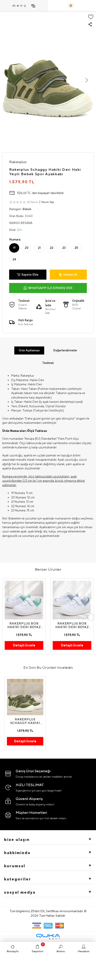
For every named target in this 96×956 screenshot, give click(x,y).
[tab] (29, 350)
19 (14, 247)
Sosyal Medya (19, 892)
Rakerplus (18, 162)
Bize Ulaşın (17, 839)
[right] (91, 617)
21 (39, 247)
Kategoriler (17, 879)
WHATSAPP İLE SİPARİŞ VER (50, 288)
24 (14, 259)
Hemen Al (70, 274)
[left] (5, 617)
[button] (9, 80)
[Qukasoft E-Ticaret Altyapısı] (48, 936)
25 (76, 247)
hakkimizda (17, 852)
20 (27, 247)
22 (51, 247)
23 (64, 247)
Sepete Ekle (29, 274)
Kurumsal (14, 865)
